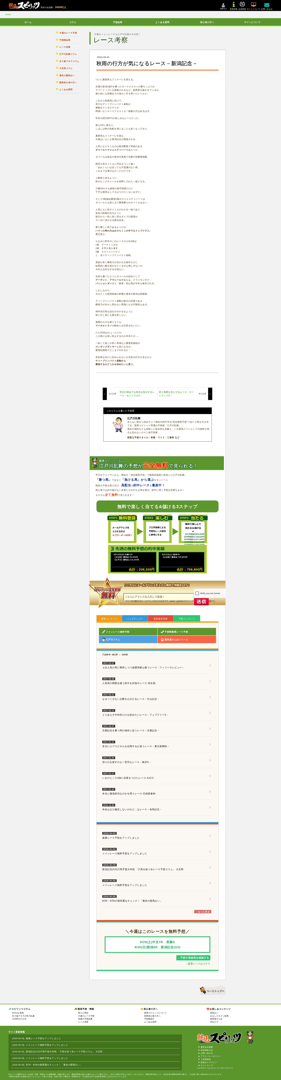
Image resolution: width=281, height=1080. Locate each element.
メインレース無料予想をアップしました (124, 853)
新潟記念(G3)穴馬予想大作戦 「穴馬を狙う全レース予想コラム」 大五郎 (143, 869)
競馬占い (214, 1013)
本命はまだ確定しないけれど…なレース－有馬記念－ (132, 807)
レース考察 (83, 1022)
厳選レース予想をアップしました (121, 838)
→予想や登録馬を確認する (193, 957)
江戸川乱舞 (133, 418)
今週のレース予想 (86, 1016)
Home (8, 14)
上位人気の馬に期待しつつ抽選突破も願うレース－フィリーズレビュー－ (143, 665)
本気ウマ (214, 1022)
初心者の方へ (207, 22)
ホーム (28, 22)
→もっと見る (203, 911)
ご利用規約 (206, 1059)
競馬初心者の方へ (152, 1016)
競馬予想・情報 (86, 1009)
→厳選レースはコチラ (197, 963)
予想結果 (117, 22)
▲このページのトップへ (212, 989)
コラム (72, 22)
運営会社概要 (207, 1047)
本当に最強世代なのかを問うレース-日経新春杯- (129, 791)
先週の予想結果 (85, 1019)
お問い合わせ (207, 1053)
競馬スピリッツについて (155, 1013)
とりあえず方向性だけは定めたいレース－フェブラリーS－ (135, 713)
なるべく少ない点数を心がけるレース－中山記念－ (131, 697)
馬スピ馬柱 (83, 1013)
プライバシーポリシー (211, 1056)
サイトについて (252, 22)
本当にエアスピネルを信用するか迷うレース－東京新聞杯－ (135, 744)
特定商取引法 (207, 1050)
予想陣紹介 (149, 1019)
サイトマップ (207, 1065)
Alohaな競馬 (18, 1013)
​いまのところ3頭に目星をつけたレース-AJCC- (128, 776)
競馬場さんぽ (216, 1019)
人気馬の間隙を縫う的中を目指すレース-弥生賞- (129, 681)
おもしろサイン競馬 (219, 1016)
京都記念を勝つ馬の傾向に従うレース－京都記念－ (131, 728)
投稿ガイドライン (209, 1062)
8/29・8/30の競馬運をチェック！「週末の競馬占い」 (132, 901)
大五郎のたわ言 (19, 1019)
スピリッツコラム (21, 1009)
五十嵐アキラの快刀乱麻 (23, 1016)
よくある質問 (162, 22)
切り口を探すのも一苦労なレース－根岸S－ (126, 760)
